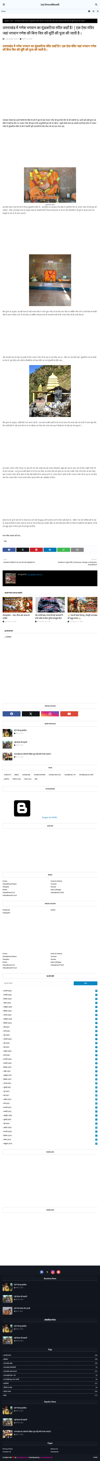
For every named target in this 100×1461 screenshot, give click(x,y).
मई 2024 (50, 1027)
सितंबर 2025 (50, 1011)
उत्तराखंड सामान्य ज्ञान (55, 775)
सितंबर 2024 (50, 1023)
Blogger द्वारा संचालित (49, 817)
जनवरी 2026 (50, 995)
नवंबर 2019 (50, 1140)
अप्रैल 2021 (50, 1099)
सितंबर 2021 (50, 1079)
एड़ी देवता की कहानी (20, 742)
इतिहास (16, 775)
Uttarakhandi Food (10, 895)
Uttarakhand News (10, 884)
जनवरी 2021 (50, 1111)
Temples (6, 887)
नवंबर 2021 (50, 1071)
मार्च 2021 (50, 1103)
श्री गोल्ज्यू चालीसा (20, 730)
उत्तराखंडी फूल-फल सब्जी (86, 775)
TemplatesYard (22, 1457)
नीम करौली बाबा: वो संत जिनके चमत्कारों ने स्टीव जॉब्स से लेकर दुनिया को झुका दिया (49, 617)
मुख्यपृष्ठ (7, 21)
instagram (6, 913)
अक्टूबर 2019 (50, 1144)
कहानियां (6, 779)
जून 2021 (50, 1091)
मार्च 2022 (50, 1055)
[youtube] (69, 713)
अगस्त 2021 (50, 1083)
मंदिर (11, 21)
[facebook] (89, 11)
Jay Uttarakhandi (50, 4)
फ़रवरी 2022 (50, 1059)
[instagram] (93, 11)
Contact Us (7, 1452)
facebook (6, 910)
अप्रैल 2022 (50, 1051)
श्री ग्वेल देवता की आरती (22, 1308)
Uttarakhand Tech (57, 892)
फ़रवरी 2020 (50, 1131)
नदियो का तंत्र (16, 779)
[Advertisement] (50, 87)
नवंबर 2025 (50, 1003)
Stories (53, 887)
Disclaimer (55, 1452)
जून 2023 (50, 1035)
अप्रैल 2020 (50, 1127)
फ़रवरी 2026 (50, 991)
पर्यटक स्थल (27, 779)
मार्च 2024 (50, 1031)
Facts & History (56, 881)
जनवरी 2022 (50, 1063)
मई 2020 (50, 1123)
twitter (53, 910)
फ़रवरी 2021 (50, 1107)
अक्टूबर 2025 (50, 1007)
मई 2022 (50, 1047)
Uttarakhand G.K (9, 892)
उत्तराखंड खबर (26, 775)
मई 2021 (50, 1095)
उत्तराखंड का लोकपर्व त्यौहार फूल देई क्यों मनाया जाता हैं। (33, 754)
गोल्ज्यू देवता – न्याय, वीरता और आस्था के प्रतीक (16, 617)
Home (3, 11)
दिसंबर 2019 (50, 1136)
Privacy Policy (8, 1449)
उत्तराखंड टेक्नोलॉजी (39, 775)
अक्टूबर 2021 (50, 1075)
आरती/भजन (7, 775)
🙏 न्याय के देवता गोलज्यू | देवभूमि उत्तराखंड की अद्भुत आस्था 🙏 (82, 617)
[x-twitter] (97, 11)
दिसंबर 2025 (50, 999)
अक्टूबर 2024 (50, 1019)
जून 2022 (50, 1043)
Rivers (5, 890)
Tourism (54, 884)
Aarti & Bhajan (56, 890)
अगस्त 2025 (50, 1015)
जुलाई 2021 (50, 1087)
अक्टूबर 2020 (50, 1115)
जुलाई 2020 (50, 1119)
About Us (54, 1449)
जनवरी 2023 (50, 1039)
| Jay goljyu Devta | (12, 39)
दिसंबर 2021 (50, 1067)
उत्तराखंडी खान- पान (70, 775)
